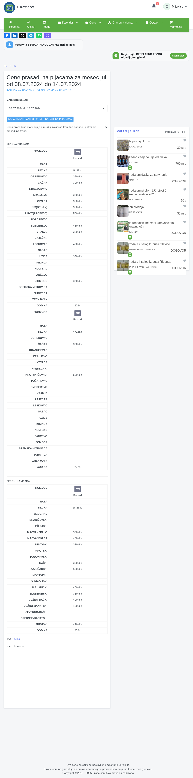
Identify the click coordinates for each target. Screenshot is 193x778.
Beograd (40, 513)
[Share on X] (22, 35)
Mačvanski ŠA (37, 538)
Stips (17, 638)
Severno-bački (36, 612)
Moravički (39, 575)
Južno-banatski (35, 605)
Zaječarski (39, 568)
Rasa (43, 164)
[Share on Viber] (47, 35)
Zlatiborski (38, 593)
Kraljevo (40, 194)
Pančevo (41, 274)
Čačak (42, 182)
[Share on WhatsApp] (39, 35)
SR (14, 66)
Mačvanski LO (37, 532)
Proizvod (40, 150)
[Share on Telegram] (31, 35)
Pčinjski (41, 526)
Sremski (41, 624)
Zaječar (41, 237)
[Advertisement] (57, 677)
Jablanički (39, 587)
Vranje (42, 231)
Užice (43, 256)
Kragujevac (38, 188)
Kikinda (41, 262)
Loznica (41, 201)
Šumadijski (39, 581)
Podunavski (38, 556)
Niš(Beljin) (39, 207)
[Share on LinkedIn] (14, 35)
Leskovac (40, 244)
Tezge (46, 26)
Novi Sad (41, 268)
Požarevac (39, 219)
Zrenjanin (39, 299)
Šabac (42, 250)
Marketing (176, 26)
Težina (42, 170)
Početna (14, 26)
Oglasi (31, 26)
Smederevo (39, 225)
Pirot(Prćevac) (36, 213)
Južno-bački (38, 599)
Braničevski (38, 519)
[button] (67, 23)
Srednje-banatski (34, 618)
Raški (43, 562)
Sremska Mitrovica (33, 287)
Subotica (40, 293)
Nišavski (41, 544)
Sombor (41, 280)
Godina (42, 305)
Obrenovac (39, 176)
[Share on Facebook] (7, 35)
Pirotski (41, 550)
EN (5, 66)
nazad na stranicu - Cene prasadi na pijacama (40, 119)
